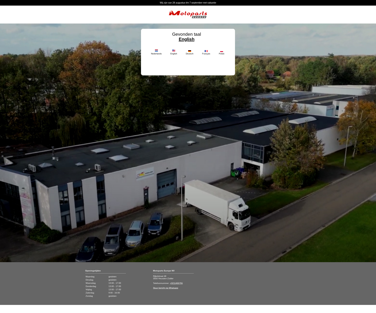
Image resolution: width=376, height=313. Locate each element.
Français (206, 53)
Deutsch (189, 53)
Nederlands (156, 53)
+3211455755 (176, 283)
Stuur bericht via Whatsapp (165, 288)
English (186, 39)
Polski (221, 53)
